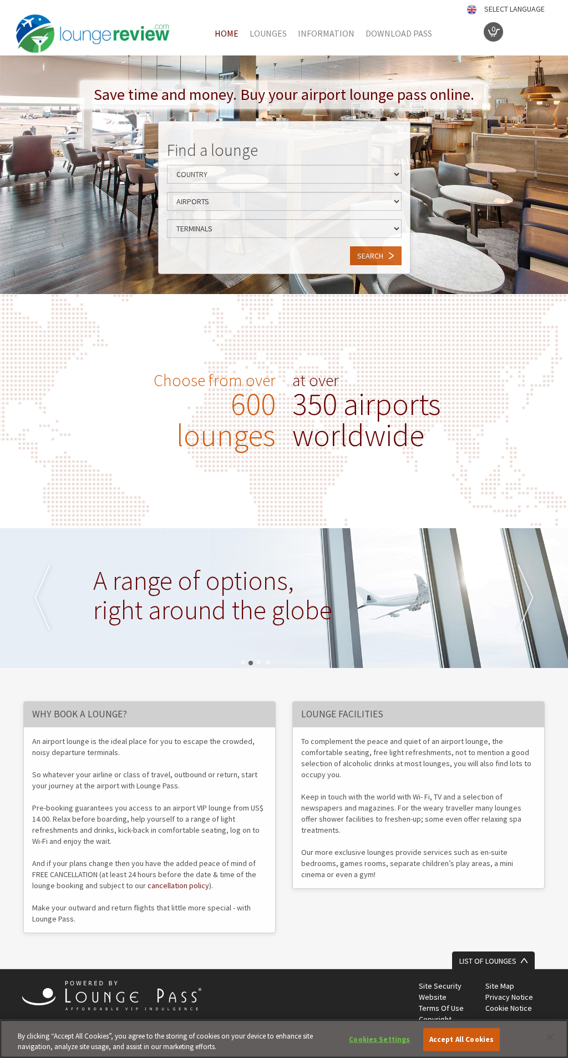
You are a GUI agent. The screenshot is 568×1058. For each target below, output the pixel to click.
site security (440, 986)
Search (370, 256)
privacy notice (509, 997)
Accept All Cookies (461, 1039)
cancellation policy (178, 885)
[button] (42, 598)
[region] (284, 1039)
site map (499, 986)
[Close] (550, 1037)
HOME (227, 33)
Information (326, 33)
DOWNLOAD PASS (399, 33)
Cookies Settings (379, 1039)
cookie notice (508, 1008)
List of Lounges (487, 961)
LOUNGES (268, 33)
